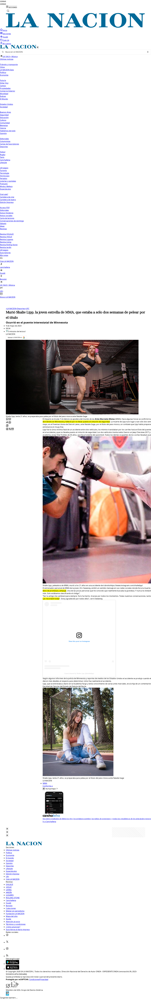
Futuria (3, 80)
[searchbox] (74, 52)
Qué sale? (4, 194)
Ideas (2, 226)
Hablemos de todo (7, 131)
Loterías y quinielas (8, 181)
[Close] (7, 828)
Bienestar (4, 125)
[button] (75, 171)
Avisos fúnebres (6, 213)
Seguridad (4, 115)
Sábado (3, 223)
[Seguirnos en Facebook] (7, 935)
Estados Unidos (6, 104)
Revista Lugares (6, 239)
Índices (3, 96)
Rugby (2, 154)
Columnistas (5, 141)
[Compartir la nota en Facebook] (7, 429)
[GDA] (12, 987)
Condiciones (34, 979)
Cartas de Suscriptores (9, 144)
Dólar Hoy (4, 83)
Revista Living (5, 242)
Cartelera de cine (7, 197)
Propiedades (5, 88)
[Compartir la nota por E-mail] (12, 429)
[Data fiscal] (7, 995)
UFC (27, 308)
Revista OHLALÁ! (7, 234)
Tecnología (4, 173)
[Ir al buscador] (8, 11)
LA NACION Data (7, 70)
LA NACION (11, 308)
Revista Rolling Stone (8, 245)
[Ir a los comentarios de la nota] (10, 419)
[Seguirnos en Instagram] (7, 949)
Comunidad (5, 123)
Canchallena (5, 160)
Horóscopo (4, 176)
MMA (45, 783)
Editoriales (4, 138)
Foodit (5, 37)
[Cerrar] (37, 47)
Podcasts (4, 184)
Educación (4, 117)
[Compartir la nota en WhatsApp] (10, 422)
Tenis (2, 157)
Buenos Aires (5, 112)
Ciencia (3, 128)
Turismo (3, 170)
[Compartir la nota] (7, 422)
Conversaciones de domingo (12, 221)
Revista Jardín (5, 247)
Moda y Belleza (6, 186)
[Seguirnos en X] (7, 942)
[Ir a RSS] (7, 956)
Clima (2, 67)
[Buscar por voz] (148, 52)
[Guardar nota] (7, 419)
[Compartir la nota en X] (10, 429)
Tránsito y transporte (9, 64)
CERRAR (3, 1)
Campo (3, 85)
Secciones (7, 33)
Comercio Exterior (7, 91)
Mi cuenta (7, 43)
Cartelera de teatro (8, 199)
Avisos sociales (6, 215)
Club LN (6, 40)
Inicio (5, 30)
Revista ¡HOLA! (6, 237)
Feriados (3, 178)
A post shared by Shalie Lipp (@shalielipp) (79, 673)
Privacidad (43, 979)
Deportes (20, 308)
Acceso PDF (5, 207)
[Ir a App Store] (12, 969)
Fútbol (2, 152)
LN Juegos (4, 168)
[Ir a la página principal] (75, 27)
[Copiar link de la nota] (7, 425)
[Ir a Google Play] (12, 964)
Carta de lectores (7, 218)
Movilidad (4, 93)
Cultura (3, 120)
